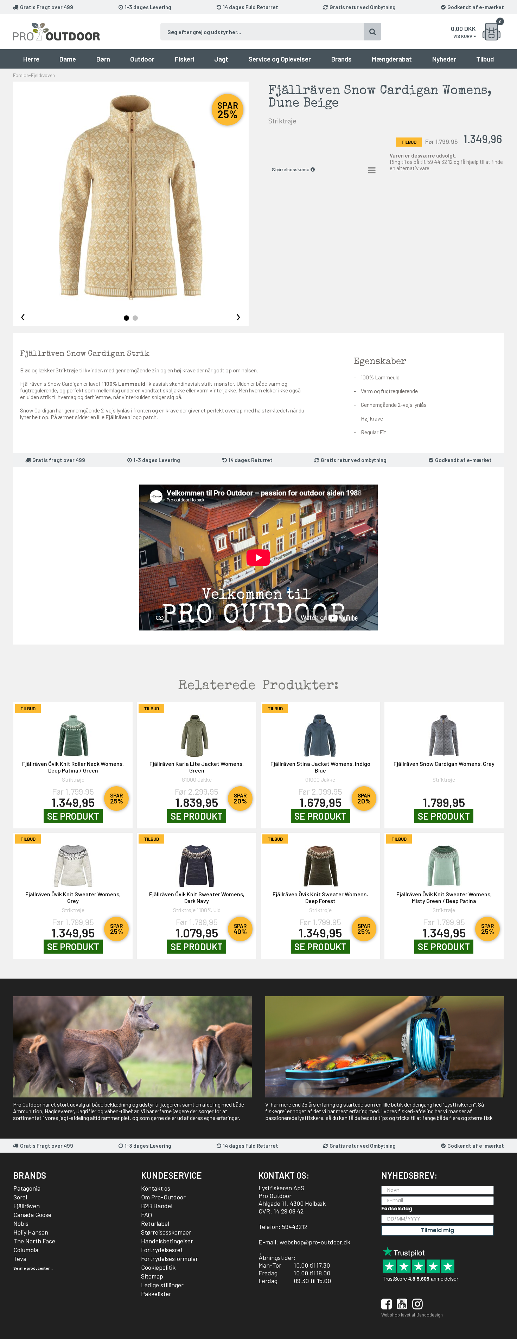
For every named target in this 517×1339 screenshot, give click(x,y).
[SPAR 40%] (197, 862)
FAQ (146, 1214)
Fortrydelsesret (162, 1250)
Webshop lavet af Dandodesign (412, 1315)
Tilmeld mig (437, 1230)
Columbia (25, 1250)
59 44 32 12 (440, 162)
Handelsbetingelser (167, 1241)
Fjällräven (26, 1206)
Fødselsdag (396, 1208)
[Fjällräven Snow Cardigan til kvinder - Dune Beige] (131, 198)
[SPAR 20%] (197, 732)
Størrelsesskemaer (166, 1232)
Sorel (20, 1197)
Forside (21, 75)
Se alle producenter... (33, 1268)
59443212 (294, 1226)
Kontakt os (155, 1188)
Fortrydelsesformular (169, 1258)
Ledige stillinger (162, 1285)
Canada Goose (32, 1214)
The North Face (34, 1241)
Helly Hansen (30, 1232)
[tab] (126, 318)
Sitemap (152, 1276)
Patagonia (26, 1188)
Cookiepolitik (158, 1267)
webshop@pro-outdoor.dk (315, 1242)
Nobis (20, 1223)
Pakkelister (156, 1294)
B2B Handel (156, 1206)
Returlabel (155, 1223)
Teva (19, 1258)
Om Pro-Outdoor (163, 1197)
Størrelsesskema (291, 169)
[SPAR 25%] (73, 732)
